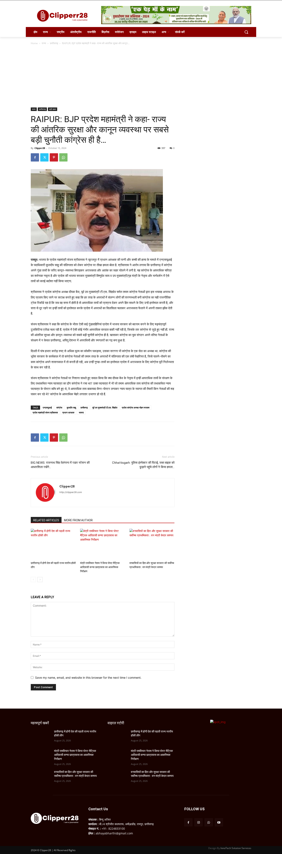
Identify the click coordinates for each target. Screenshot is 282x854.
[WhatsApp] (63, 157)
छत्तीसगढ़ (54, 43)
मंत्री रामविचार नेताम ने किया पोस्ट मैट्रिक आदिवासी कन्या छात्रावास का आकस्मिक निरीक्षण (100, 567)
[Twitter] (44, 157)
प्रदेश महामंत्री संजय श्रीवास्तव (45, 412)
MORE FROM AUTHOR (78, 520)
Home (34, 43)
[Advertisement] (141, 76)
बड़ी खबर (52, 109)
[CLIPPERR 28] (64, 15)
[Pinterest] (54, 157)
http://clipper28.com (70, 492)
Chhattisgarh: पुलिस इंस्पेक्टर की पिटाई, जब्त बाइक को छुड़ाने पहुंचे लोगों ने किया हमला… (143, 465)
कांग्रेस (59, 407)
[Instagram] (198, 822)
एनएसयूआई (47, 407)
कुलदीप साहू (71, 407)
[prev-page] (33, 579)
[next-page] (40, 579)
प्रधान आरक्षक (68, 412)
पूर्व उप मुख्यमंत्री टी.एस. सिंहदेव (104, 407)
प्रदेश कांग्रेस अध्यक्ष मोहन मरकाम (135, 407)
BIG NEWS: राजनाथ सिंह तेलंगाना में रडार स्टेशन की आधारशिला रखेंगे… (60, 465)
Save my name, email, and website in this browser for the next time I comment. (88, 677)
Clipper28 (39, 148)
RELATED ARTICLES (46, 520)
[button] (246, 32)
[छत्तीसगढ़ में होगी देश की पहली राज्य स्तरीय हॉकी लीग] (53, 544)
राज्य (44, 43)
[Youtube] (219, 822)
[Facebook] (35, 157)
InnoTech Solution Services (235, 848)
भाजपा (81, 412)
